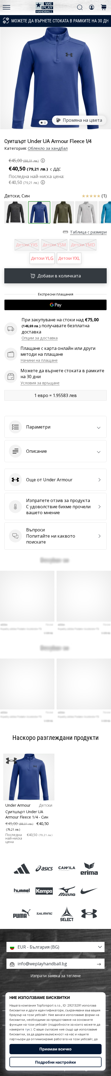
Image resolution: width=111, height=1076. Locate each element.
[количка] (103, 7)
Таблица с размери (88, 232)
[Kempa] (44, 891)
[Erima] (89, 869)
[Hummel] (22, 891)
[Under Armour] (89, 913)
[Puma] (22, 913)
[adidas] (22, 869)
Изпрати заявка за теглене (55, 975)
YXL (69, 258)
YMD (83, 245)
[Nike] (89, 891)
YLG (42, 258)
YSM (54, 245)
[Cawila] (67, 869)
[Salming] (44, 913)
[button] (55, 427)
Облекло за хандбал (48, 148)
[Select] (67, 913)
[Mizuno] (67, 891)
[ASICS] (44, 869)
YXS (27, 245)
